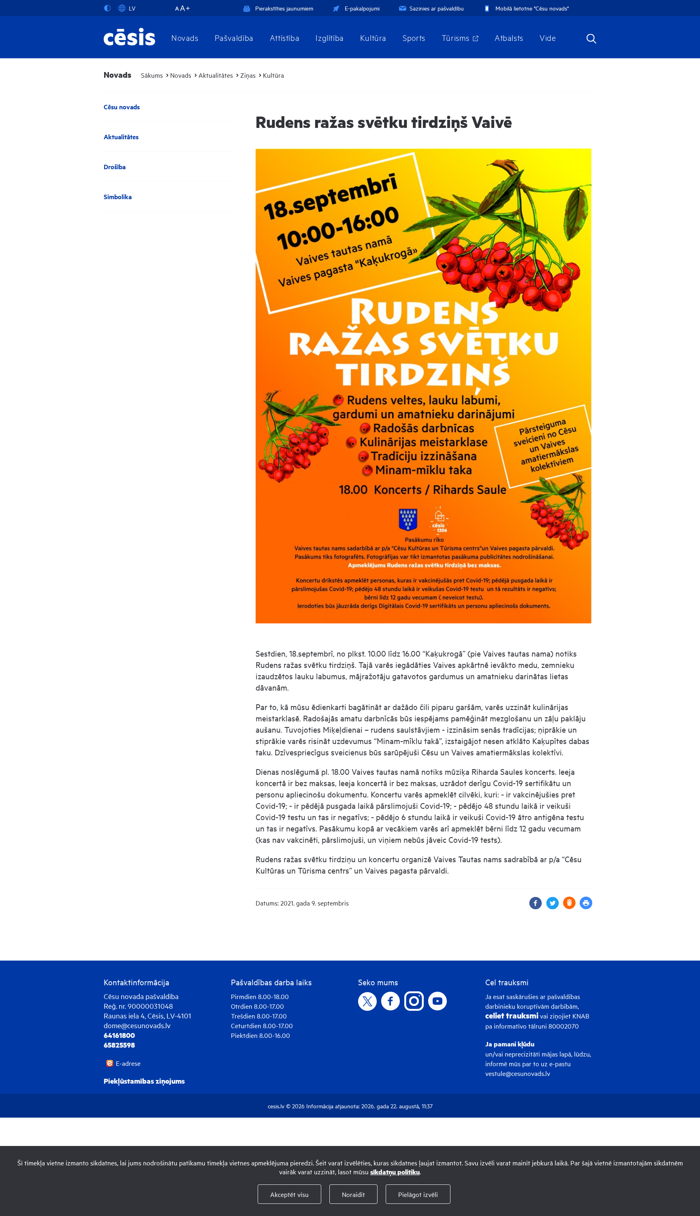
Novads (184, 37)
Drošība (115, 166)
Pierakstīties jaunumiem (284, 8)
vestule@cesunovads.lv (517, 1073)
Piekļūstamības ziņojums (144, 1081)
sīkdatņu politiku (395, 1171)
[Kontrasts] (109, 8)
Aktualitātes (215, 75)
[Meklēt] (591, 39)
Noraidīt (353, 1194)
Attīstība (285, 37)
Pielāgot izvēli (418, 1194)
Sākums (152, 75)
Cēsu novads (122, 106)
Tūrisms (456, 37)
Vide (548, 37)
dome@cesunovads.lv (137, 1025)
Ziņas (248, 75)
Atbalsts (509, 37)
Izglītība (330, 37)
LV (132, 8)
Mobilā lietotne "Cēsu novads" (532, 8)
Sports (414, 37)
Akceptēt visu (289, 1194)
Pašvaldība (234, 37)
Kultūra (373, 37)
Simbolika (118, 196)
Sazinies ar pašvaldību (437, 8)
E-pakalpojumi (362, 8)
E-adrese (128, 1063)
